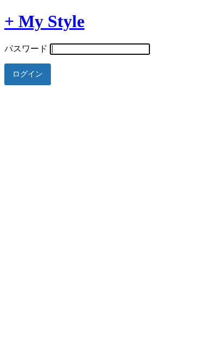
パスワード (26, 48)
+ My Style (44, 21)
